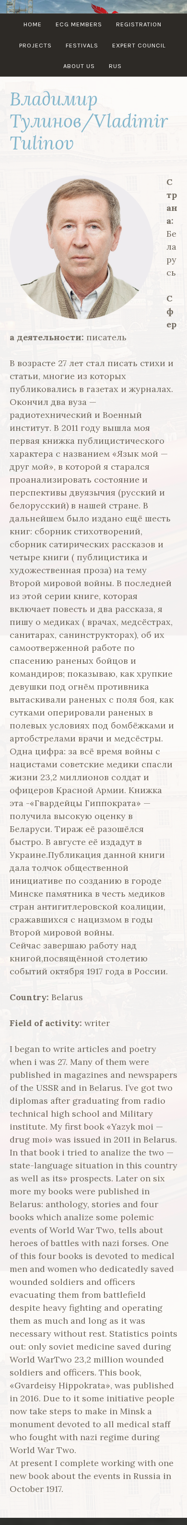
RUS (115, 65)
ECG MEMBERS (79, 24)
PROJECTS (35, 45)
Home (32, 24)
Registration (139, 24)
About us (79, 65)
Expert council (139, 45)
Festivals (82, 45)
